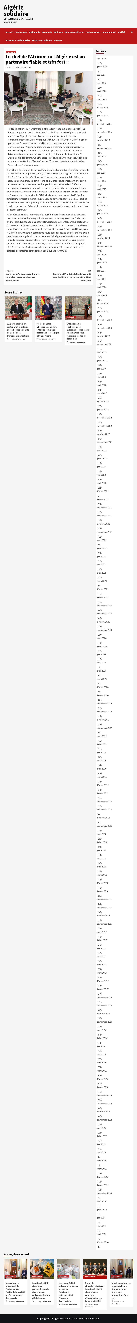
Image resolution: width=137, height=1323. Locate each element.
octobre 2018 (103, 817)
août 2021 (101, 540)
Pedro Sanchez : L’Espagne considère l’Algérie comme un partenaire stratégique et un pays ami (48, 329)
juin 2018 (101, 850)
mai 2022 (101, 474)
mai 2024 (101, 279)
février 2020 (103, 687)
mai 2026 (101, 83)
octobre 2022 (103, 434)
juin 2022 (101, 466)
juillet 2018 (102, 842)
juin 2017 (101, 948)
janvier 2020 (103, 695)
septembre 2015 (104, 1119)
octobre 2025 (103, 140)
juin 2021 (101, 556)
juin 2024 (101, 270)
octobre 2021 (103, 523)
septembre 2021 (104, 532)
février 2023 (103, 401)
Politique (58, 32)
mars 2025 (102, 197)
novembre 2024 (104, 230)
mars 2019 (102, 777)
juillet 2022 (102, 458)
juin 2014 (101, 1217)
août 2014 (101, 1201)
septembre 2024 (104, 246)
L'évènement (10, 1276)
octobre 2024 (103, 238)
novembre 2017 (104, 907)
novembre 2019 (104, 711)
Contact (58, 40)
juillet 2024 (102, 262)
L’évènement (21, 32)
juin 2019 (101, 752)
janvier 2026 (103, 115)
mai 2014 (101, 1226)
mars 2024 (102, 295)
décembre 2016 (104, 997)
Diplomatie (34, 32)
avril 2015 (101, 1160)
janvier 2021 (103, 597)
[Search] (131, 32)
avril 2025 (101, 189)
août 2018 (101, 834)
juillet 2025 (102, 164)
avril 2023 (101, 385)
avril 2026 (101, 91)
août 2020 (101, 638)
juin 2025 (101, 172)
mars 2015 (102, 1168)
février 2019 (103, 785)
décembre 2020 (104, 605)
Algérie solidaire (16, 10)
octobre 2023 (103, 336)
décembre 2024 (104, 221)
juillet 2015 (102, 1136)
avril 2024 (101, 287)
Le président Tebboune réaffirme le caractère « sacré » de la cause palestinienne (23, 275)
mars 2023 (102, 393)
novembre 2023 (104, 328)
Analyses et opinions (42, 40)
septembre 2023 (104, 344)
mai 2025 (101, 181)
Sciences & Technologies (18, 40)
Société (121, 32)
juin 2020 (101, 654)
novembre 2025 (104, 132)
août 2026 (101, 58)
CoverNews (78, 1318)
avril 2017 (101, 964)
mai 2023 (101, 377)
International (109, 32)
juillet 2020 (102, 646)
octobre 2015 (103, 1111)
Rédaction (25, 66)
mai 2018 (101, 858)
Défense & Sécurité (74, 32)
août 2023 (101, 352)
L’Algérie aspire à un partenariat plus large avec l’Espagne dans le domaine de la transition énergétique (18, 329)
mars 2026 (102, 99)
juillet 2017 (102, 940)
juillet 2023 (102, 360)
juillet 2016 (102, 1038)
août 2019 (101, 736)
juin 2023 (101, 368)
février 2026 (103, 107)
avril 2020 (101, 670)
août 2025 (101, 156)
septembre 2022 (104, 442)
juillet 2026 (102, 66)
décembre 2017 (104, 899)
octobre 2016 (103, 1013)
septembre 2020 (104, 630)
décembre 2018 (104, 801)
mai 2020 (101, 662)
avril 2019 (101, 768)
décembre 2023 (104, 319)
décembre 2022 (104, 417)
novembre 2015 (104, 1103)
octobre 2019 (103, 719)
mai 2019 (101, 760)
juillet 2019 (102, 744)
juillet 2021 (102, 548)
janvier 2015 (103, 1185)
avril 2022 (101, 483)
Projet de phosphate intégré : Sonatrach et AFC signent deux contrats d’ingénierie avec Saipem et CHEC (94, 1292)
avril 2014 (101, 1234)
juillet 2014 (102, 1209)
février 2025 (103, 205)
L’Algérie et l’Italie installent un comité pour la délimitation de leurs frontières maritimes (72, 275)
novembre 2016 (104, 1005)
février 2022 (103, 491)
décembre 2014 (104, 1193)
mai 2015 (101, 1152)
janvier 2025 (103, 213)
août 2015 (101, 1128)
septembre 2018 (104, 825)
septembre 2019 (104, 728)
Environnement (92, 32)
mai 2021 (101, 564)
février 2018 (103, 883)
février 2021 (103, 589)
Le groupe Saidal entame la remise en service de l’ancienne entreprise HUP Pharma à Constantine (68, 1292)
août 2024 (101, 254)
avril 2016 (101, 1062)
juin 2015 (101, 1144)
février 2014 (103, 1242)
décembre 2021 (104, 507)
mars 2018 (102, 874)
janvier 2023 (103, 409)
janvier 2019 (103, 793)
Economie (47, 32)
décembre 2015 (104, 1095)
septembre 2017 (104, 923)
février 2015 (103, 1177)
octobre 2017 (103, 915)
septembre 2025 (104, 148)
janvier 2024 (103, 311)
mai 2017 (101, 956)
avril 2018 (101, 866)
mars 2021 (102, 581)
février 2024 (103, 303)
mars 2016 (102, 1070)
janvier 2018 (103, 891)
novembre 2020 (104, 613)
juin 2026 (101, 74)
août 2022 (101, 450)
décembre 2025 (104, 123)
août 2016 (101, 1030)
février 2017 (103, 981)
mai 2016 (101, 1054)
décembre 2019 (104, 703)
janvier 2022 (103, 499)
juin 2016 (101, 1046)
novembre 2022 (104, 425)
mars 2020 (102, 679)
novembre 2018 (104, 809)
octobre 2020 (103, 621)
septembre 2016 (104, 1021)
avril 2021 (101, 572)
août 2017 (101, 932)
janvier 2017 (103, 989)
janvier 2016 (103, 1087)
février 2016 (103, 1079)
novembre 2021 (104, 515)
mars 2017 (102, 972)
